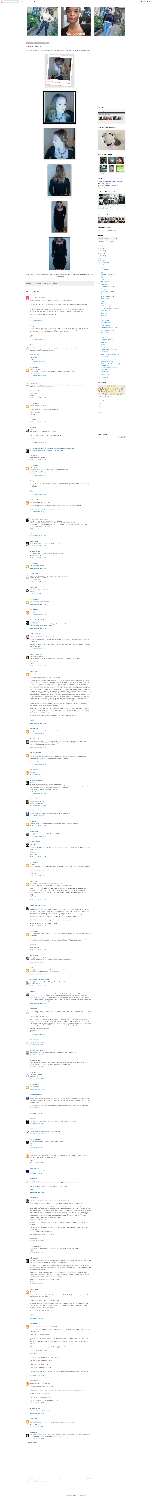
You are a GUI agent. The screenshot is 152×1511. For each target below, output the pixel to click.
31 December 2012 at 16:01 (38, 375)
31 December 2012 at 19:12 (38, 815)
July (31, 295)
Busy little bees (105, 298)
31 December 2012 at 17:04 (38, 546)
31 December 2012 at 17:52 (38, 614)
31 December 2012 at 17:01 (38, 535)
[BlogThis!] (50, 283)
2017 (101, 248)
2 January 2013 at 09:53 (37, 1413)
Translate (111, 241)
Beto (31, 1119)
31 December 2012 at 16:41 (38, 494)
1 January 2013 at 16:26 (37, 1192)
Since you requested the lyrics (109, 359)
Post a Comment (32, 1442)
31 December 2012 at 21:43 (38, 950)
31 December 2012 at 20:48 (38, 926)
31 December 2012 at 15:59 (38, 339)
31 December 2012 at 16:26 (38, 475)
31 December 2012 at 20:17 (38, 857)
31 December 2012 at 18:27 (38, 764)
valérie (32, 1418)
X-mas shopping (105, 311)
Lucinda (32, 500)
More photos (104, 371)
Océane (32, 1197)
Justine (32, 799)
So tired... (103, 344)
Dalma (32, 1008)
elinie (31, 1129)
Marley (32, 345)
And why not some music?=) (109, 327)
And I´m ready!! (105, 265)
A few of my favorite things (38, 979)
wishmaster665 (34, 1050)
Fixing (102, 267)
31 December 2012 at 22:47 (38, 986)
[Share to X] (52, 283)
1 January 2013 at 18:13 (37, 1318)
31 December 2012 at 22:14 (38, 962)
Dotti (31, 1072)
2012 (101, 260)
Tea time (103, 303)
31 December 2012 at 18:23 (38, 747)
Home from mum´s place (108, 330)
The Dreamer (34, 752)
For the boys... (105, 337)
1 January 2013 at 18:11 (37, 1283)
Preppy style (104, 347)
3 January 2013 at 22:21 (37, 1439)
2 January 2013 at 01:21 (37, 1375)
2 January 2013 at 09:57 (37, 1427)
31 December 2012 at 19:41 (38, 826)
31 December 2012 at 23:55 (38, 1034)
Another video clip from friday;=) (110, 354)
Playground (104, 284)
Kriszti (32, 821)
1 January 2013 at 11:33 (37, 1134)
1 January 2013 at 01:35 (37, 1055)
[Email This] (48, 283)
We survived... (105, 294)
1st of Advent (104, 356)
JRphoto (32, 573)
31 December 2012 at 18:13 (38, 723)
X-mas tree (104, 313)
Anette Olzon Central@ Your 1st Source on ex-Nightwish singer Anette (50, 448)
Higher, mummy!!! (106, 277)
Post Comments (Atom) (39, 1481)
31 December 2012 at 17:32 (38, 582)
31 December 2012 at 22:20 (38, 974)
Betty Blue (33, 1168)
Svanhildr (33, 739)
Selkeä (32, 541)
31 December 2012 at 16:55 (38, 511)
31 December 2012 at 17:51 (38, 604)
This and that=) (105, 269)
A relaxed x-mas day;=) (107, 286)
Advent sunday (105, 352)
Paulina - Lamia (34, 654)
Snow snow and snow (107, 339)
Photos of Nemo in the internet (109, 349)
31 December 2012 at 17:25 (38, 558)
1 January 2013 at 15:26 (37, 1163)
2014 (101, 256)
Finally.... (103, 279)
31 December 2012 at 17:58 (38, 666)
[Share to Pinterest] (56, 283)
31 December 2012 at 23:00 (38, 1003)
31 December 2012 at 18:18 (38, 733)
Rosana (32, 1040)
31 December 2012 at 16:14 (38, 442)
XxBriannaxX (34, 811)
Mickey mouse (105, 315)
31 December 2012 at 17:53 (38, 628)
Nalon (32, 427)
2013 (101, 258)
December (104, 263)
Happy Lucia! (104, 332)
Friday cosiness (105, 325)
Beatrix (32, 881)
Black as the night (106, 306)
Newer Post (29, 1478)
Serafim (32, 955)
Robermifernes (34, 1094)
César (32, 1258)
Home (60, 1478)
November (104, 377)
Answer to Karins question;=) (109, 274)
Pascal (32, 671)
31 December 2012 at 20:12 (38, 836)
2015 (101, 253)
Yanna (32, 1178)
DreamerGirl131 (35, 780)
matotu (32, 587)
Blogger (83, 1496)
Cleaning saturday (106, 320)
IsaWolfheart (34, 1139)
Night (102, 272)
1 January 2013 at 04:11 (37, 1089)
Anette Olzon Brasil (36, 620)
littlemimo (33, 1153)
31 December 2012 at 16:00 (38, 361)
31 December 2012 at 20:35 (38, 900)
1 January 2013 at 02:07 (37, 1066)
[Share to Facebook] (54, 283)
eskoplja (32, 517)
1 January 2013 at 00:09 (37, 1044)
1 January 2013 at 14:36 (37, 1147)
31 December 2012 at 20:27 (38, 876)
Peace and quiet (105, 318)
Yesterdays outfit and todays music (110, 308)
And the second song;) (107, 361)
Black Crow (33, 841)
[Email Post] (44, 283)
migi (31, 991)
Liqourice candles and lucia (108, 335)
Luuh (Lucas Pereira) (36, 905)
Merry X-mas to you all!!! (107, 291)
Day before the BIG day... (108, 296)
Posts (102, 404)
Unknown (33, 367)
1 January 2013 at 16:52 (37, 1240)
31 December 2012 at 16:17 (38, 460)
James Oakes (34, 633)
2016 (101, 251)
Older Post (90, 1478)
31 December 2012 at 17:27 (38, 568)
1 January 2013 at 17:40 (37, 1252)
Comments (103, 407)
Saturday (103, 342)
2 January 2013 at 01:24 (37, 1403)
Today (102, 301)
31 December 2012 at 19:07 (38, 805)
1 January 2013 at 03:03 (37, 1079)
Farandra (33, 728)
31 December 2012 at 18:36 (38, 774)
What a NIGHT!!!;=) (106, 374)
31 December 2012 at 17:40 (38, 594)
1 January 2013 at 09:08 (37, 1123)
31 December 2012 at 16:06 (38, 422)
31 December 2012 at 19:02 (38, 793)
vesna (32, 1432)
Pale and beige (105, 282)
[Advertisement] (59, 1460)
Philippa (32, 831)
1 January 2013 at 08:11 (37, 1113)
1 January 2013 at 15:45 (37, 1173)
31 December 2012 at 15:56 (38, 320)
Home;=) (103, 289)
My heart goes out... (106, 323)
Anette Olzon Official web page (108, 230)
